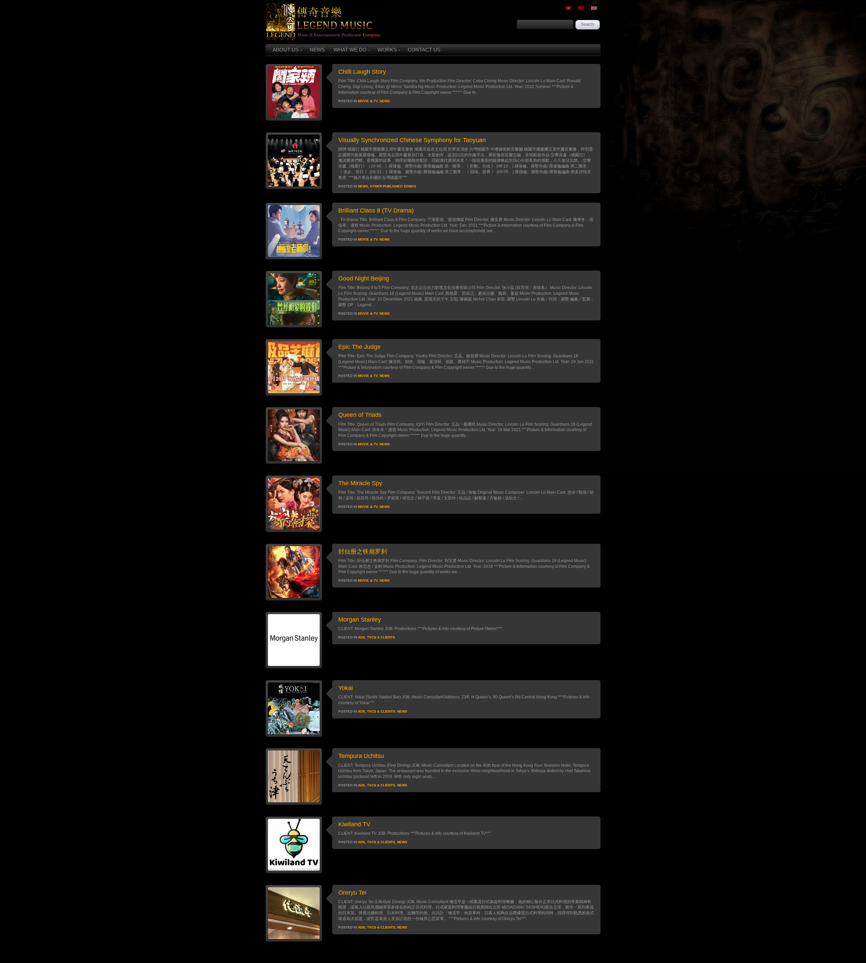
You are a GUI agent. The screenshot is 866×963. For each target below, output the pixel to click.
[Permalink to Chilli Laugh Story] (294, 119)
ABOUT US (286, 49)
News (385, 101)
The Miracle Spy (360, 483)
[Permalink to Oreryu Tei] (294, 940)
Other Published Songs (393, 186)
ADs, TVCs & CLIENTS (376, 637)
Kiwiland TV (354, 824)
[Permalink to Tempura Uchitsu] (294, 803)
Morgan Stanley (359, 619)
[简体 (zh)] (581, 8)
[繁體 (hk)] (568, 8)
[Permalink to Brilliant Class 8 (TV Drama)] (294, 258)
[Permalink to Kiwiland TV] (294, 871)
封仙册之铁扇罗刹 (362, 551)
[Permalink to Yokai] (294, 735)
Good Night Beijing (363, 278)
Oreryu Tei (352, 892)
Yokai (345, 688)
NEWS (317, 49)
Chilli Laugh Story (362, 71)
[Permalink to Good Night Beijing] (294, 326)
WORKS (387, 49)
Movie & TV (368, 101)
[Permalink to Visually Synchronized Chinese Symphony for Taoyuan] (294, 187)
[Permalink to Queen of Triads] (294, 462)
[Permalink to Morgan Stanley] (294, 667)
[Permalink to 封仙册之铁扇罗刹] (294, 599)
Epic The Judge (359, 346)
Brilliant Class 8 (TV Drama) (376, 210)
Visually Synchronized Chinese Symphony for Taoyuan (412, 140)
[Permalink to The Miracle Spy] (294, 530)
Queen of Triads (360, 414)
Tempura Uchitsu (361, 756)
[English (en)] (594, 8)
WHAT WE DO (350, 49)
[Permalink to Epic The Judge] (294, 394)
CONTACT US (424, 49)
